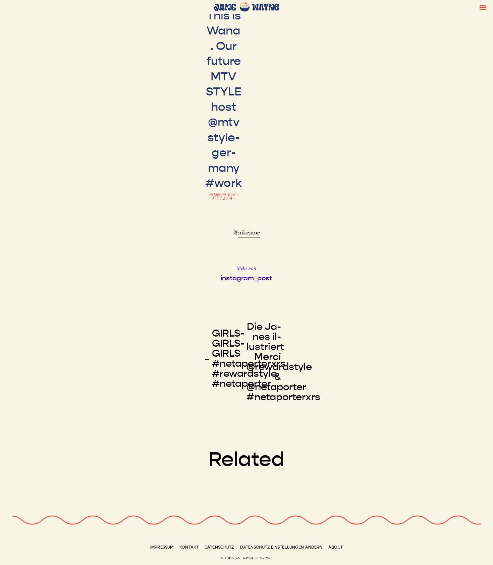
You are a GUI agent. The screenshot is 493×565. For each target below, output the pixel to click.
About (335, 547)
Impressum (161, 547)
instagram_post (223, 195)
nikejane (249, 233)
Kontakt (189, 547)
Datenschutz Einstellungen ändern (281, 547)
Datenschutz (219, 547)
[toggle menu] (483, 7)
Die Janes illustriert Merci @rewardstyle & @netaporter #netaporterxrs (283, 362)
